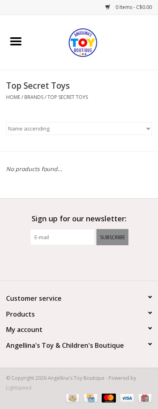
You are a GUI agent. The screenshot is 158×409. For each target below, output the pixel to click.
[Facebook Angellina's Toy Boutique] (64, 261)
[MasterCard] (108, 397)
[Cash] (72, 397)
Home (13, 97)
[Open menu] (16, 41)
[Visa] (126, 397)
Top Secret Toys (67, 97)
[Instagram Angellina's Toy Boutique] (93, 261)
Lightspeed (19, 387)
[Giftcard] (143, 397)
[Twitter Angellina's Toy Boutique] (79, 261)
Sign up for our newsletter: (79, 218)
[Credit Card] (89, 397)
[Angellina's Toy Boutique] (94, 41)
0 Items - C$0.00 (133, 7)
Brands (33, 97)
